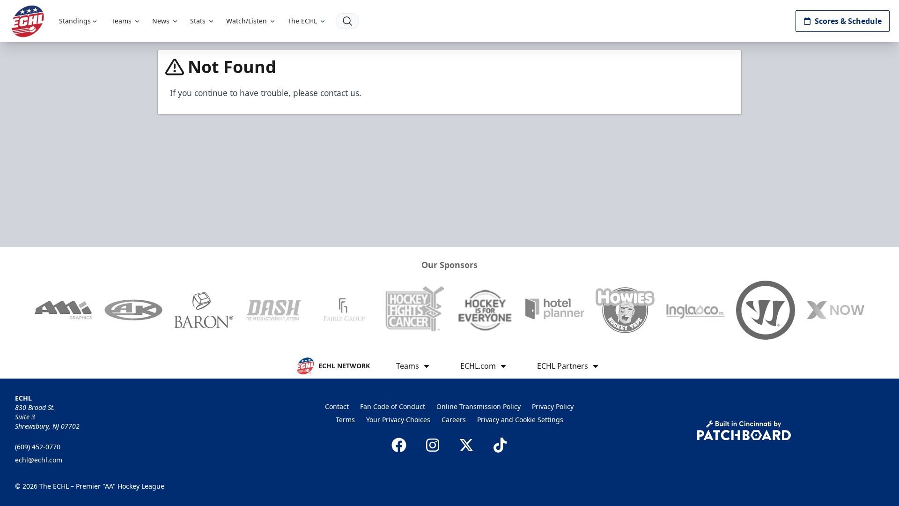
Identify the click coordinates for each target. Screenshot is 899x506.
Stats (198, 20)
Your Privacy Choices (398, 419)
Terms (345, 419)
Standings (75, 20)
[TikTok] (500, 445)
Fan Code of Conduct (392, 406)
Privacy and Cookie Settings (520, 419)
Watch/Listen (246, 20)
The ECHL (302, 20)
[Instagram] (433, 445)
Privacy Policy (553, 406)
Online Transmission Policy (478, 406)
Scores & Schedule (848, 21)
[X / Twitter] (466, 445)
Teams (121, 20)
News (160, 20)
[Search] (347, 21)
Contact (337, 406)
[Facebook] (399, 445)
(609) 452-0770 (37, 446)
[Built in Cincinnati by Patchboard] (744, 430)
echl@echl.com (38, 459)
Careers (454, 419)
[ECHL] (27, 21)
